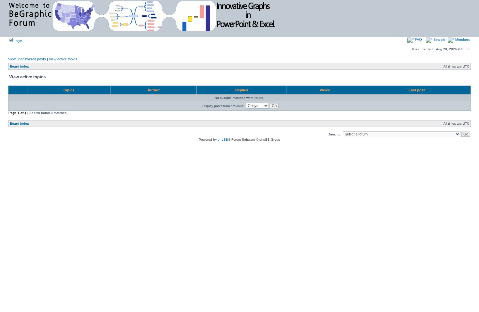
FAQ (418, 39)
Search (438, 39)
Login (17, 41)
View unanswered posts (27, 59)
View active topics (63, 59)
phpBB (223, 139)
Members (462, 39)
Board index (19, 66)
